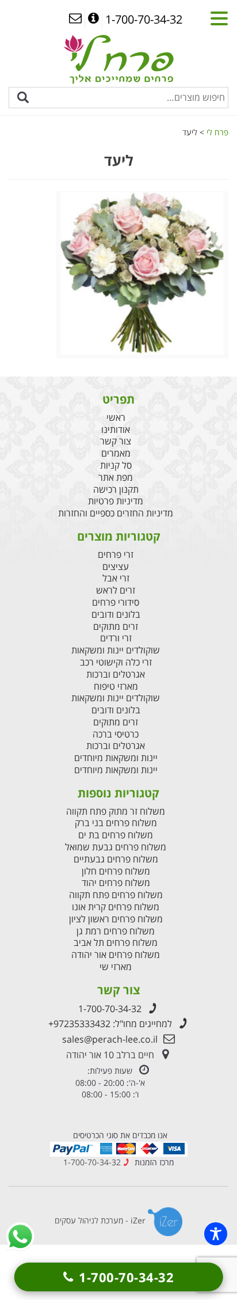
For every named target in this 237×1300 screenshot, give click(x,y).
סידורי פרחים (115, 602)
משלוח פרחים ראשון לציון (116, 919)
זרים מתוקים (115, 627)
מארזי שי (116, 967)
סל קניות (116, 465)
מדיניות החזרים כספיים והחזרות (115, 513)
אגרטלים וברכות (115, 674)
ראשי (115, 418)
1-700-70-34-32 (110, 1008)
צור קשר (115, 441)
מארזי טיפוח (116, 687)
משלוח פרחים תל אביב (116, 943)
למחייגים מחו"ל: (110, 1023)
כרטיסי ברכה (116, 734)
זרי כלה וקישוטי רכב (116, 662)
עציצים (115, 567)
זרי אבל (115, 578)
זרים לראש (115, 590)
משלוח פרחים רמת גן (116, 931)
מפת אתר (115, 478)
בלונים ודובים (115, 615)
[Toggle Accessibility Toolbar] (215, 1233)
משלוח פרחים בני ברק (116, 823)
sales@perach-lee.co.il (110, 1039)
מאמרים (116, 453)
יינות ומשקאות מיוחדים (116, 758)
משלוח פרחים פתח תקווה (116, 895)
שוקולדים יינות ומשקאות (115, 650)
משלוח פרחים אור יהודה (115, 955)
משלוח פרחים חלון (116, 871)
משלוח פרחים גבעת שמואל (115, 847)
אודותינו (115, 430)
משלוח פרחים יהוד (116, 883)
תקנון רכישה (116, 490)
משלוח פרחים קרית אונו (115, 907)
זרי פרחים (115, 555)
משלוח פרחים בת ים (115, 835)
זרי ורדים (116, 638)
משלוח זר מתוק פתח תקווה (115, 811)
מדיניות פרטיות (115, 501)
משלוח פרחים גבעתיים (116, 859)
